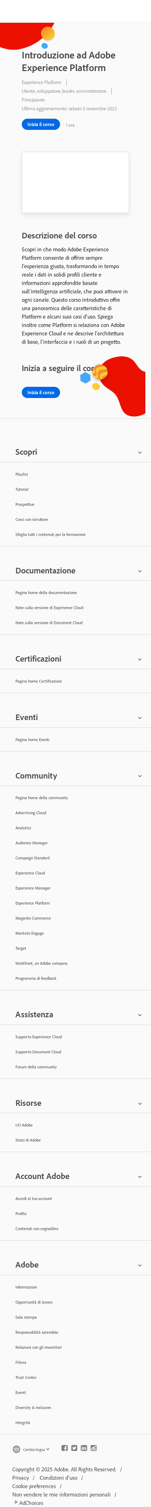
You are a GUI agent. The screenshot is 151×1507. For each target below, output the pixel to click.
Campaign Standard (32, 857)
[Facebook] (64, 1449)
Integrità (22, 1422)
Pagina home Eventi (32, 739)
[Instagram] (94, 1449)
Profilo (20, 1213)
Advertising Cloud (30, 812)
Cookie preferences (34, 1485)
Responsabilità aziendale (36, 1332)
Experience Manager (33, 888)
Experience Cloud (30, 872)
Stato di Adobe (28, 1140)
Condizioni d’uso (58, 1477)
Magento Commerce (33, 918)
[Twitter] (74, 1449)
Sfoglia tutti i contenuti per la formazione (50, 534)
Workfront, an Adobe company (41, 963)
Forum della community (36, 1066)
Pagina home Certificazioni (38, 681)
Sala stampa (26, 1317)
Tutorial (21, 489)
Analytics (23, 827)
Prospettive (24, 504)
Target (20, 948)
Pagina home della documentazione (46, 592)
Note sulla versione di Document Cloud (49, 622)
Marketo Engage (29, 933)
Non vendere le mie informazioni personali (61, 1494)
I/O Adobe (24, 1125)
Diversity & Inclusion (33, 1407)
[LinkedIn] (84, 1449)
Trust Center (26, 1377)
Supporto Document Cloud (38, 1051)
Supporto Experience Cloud (38, 1036)
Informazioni (26, 1287)
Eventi (20, 1392)
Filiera (20, 1362)
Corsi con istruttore (31, 519)
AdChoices (30, 1502)
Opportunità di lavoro (33, 1302)
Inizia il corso (40, 124)
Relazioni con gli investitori (38, 1347)
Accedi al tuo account (33, 1198)
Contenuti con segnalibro (36, 1228)
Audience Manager (31, 842)
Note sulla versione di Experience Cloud (49, 607)
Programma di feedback (36, 978)
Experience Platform (32, 903)
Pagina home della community (41, 797)
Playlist (21, 474)
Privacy (20, 1477)
